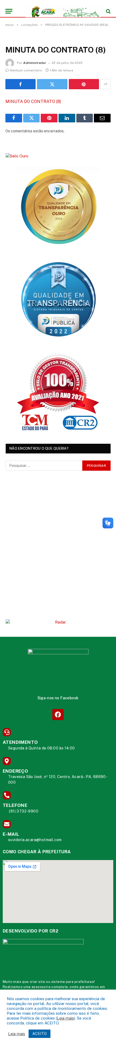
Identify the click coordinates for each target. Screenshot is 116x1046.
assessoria (41, 987)
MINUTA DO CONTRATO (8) (33, 101)
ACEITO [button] (39, 1033)
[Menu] (8, 11)
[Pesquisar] (108, 11)
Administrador (34, 63)
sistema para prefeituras (72, 982)
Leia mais (65, 1018)
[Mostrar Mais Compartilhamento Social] (105, 84)
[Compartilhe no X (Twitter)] (52, 84)
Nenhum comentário (26, 70)
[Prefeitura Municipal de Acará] (61, 11)
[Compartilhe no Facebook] (20, 84)
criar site (37, 982)
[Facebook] (57, 714)
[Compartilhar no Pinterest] (84, 84)
